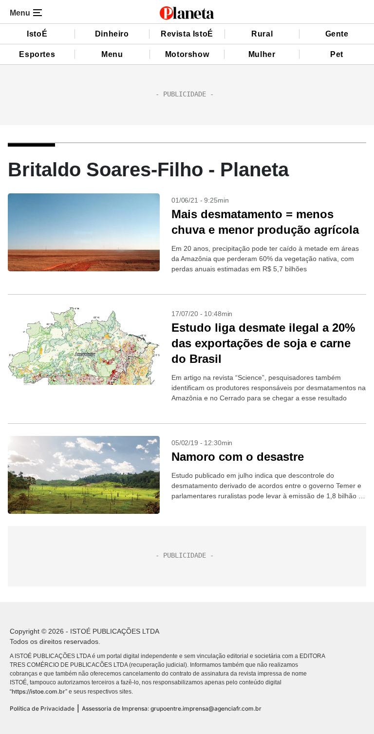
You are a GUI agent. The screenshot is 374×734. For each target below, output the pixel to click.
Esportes (37, 54)
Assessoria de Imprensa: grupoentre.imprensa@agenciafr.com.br (172, 708)
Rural (262, 34)
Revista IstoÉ (187, 34)
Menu (112, 54)
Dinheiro (112, 34)
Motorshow (187, 54)
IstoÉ (37, 34)
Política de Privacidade (42, 708)
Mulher (262, 54)
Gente (337, 34)
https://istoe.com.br (38, 691)
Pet (336, 54)
